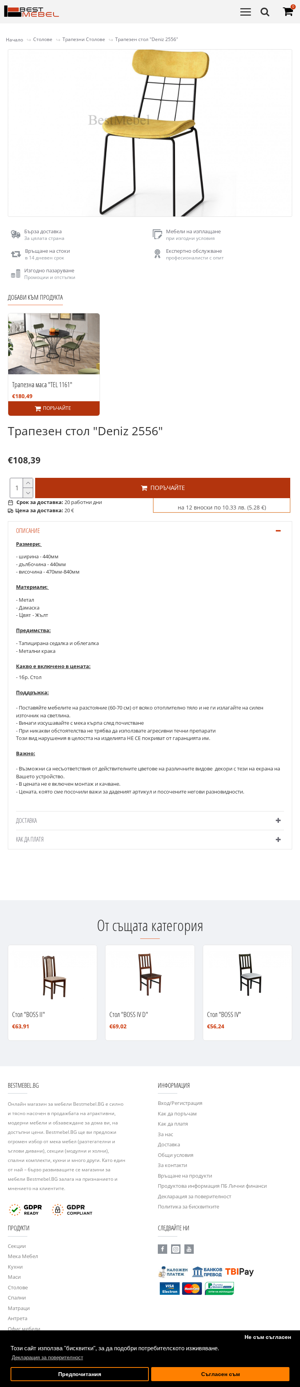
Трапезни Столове (83, 39)
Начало (14, 39)
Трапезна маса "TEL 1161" (42, 384)
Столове (42, 39)
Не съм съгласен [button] (268, 1337)
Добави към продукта (35, 297)
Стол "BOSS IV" (224, 1014)
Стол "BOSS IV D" (128, 1014)
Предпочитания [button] (79, 1374)
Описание (28, 530)
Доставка (26, 820)
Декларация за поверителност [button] (47, 1357)
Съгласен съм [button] (220, 1374)
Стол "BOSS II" (28, 1014)
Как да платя (30, 839)
